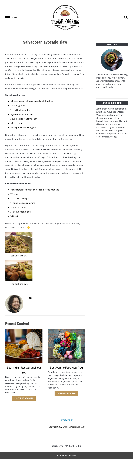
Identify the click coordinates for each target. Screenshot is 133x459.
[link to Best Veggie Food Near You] (66, 346)
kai (30, 297)
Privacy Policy (66, 420)
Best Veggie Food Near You (66, 367)
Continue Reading (24, 398)
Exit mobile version (66, 455)
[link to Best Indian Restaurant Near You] (23, 346)
